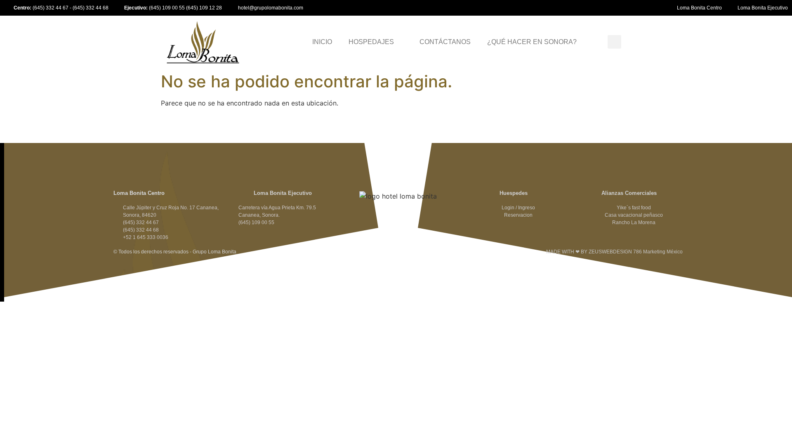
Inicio (322, 41)
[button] (614, 42)
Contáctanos (445, 41)
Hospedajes (371, 41)
